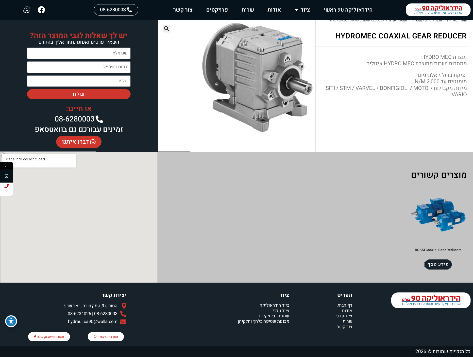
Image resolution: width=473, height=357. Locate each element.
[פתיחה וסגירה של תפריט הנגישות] (11, 321)
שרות (248, 10)
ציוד (305, 10)
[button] (166, 29)
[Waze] (26, 9)
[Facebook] (41, 9)
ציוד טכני (442, 20)
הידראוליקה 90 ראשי (348, 10)
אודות (274, 10)
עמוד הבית (460, 20)
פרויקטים (217, 10)
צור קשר (183, 10)
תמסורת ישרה (398, 20)
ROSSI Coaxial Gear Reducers (438, 250)
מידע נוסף (438, 264)
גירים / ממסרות (421, 20)
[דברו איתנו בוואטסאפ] (6, 176)
